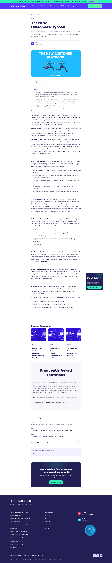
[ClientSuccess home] (17, 6)
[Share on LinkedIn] (36, 82)
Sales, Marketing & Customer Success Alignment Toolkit (55, 307)
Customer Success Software (19, 512)
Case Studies (48, 512)
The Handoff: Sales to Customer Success (51, 301)
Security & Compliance (40, 559)
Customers (44, 6)
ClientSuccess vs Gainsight (18, 531)
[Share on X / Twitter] (39, 82)
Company (71, 6)
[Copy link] (42, 82)
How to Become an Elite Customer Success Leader (53, 304)
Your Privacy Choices (56, 559)
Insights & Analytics (16, 515)
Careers (47, 528)
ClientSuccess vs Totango (18, 538)
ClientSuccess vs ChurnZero (19, 534)
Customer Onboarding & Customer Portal (23, 525)
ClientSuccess (69, 297)
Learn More (92, 1)
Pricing (63, 6)
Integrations (13, 528)
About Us (47, 515)
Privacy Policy (14, 559)
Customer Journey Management (20, 518)
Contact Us (48, 525)
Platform (34, 6)
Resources (53, 6)
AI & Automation (15, 522)
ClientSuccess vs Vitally (17, 541)
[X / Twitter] (97, 555)
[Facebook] (94, 555)
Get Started (13, 547)
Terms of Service (25, 559)
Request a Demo (95, 6)
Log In (84, 6)
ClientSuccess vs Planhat (18, 544)
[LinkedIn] (101, 555)
